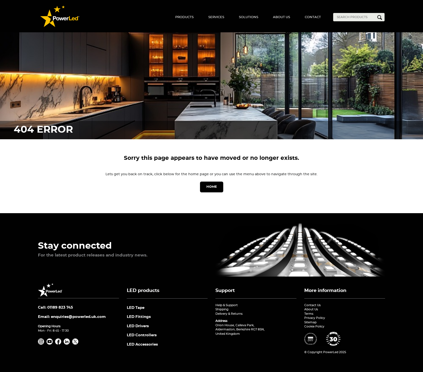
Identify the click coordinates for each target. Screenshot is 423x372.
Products (184, 17)
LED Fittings (139, 317)
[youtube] (50, 343)
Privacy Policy (314, 317)
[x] (76, 343)
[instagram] (42, 343)
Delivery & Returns (229, 313)
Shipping (221, 309)
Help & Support (226, 305)
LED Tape (135, 308)
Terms (308, 313)
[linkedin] (67, 343)
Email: (72, 317)
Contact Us (312, 305)
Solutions (248, 17)
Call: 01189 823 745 (55, 307)
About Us (281, 17)
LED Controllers (142, 335)
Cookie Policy (314, 326)
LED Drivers (138, 326)
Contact (313, 17)
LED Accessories (142, 344)
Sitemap (310, 322)
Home (211, 186)
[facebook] (59, 343)
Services (216, 17)
